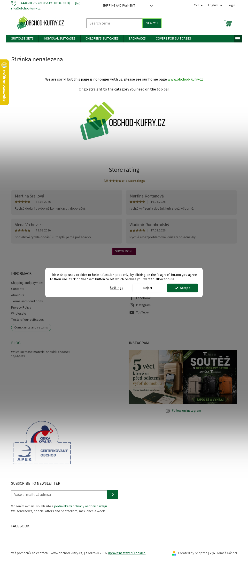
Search (152, 23)
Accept (185, 288)
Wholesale (18, 313)
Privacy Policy (21, 307)
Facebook (143, 298)
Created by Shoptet (192, 553)
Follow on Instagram (186, 410)
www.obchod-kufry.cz (185, 79)
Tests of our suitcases (27, 319)
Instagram (143, 305)
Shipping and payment (119, 5)
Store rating (124, 169)
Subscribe (112, 494)
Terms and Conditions (27, 301)
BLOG (16, 343)
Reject (147, 288)
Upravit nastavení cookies (127, 553)
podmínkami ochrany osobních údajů (80, 506)
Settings (116, 287)
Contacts (17, 289)
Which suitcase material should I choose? (40, 352)
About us (17, 295)
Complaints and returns (31, 327)
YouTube (142, 312)
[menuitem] (22, 38)
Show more (124, 251)
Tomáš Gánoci (226, 553)
